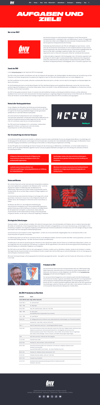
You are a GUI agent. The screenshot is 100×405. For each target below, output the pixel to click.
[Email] (39, 396)
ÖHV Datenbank (37, 392)
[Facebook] (43, 396)
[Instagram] (47, 396)
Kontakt (30, 392)
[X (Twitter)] (52, 396)
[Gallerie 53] (71, 115)
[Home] (12, 2)
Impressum (46, 392)
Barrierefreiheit (63, 392)
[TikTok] (56, 396)
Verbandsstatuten (17, 72)
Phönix (71, 392)
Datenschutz (54, 392)
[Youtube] (60, 396)
